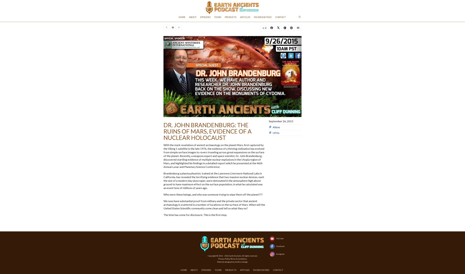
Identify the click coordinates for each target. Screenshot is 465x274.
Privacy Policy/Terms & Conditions (232, 259)
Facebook (280, 246)
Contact (274, 17)
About (198, 17)
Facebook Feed (259, 17)
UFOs (276, 133)
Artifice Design (241, 262)
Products (231, 17)
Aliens (276, 127)
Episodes (209, 17)
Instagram (280, 254)
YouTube (280, 238)
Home (189, 17)
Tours (220, 17)
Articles (243, 17)
